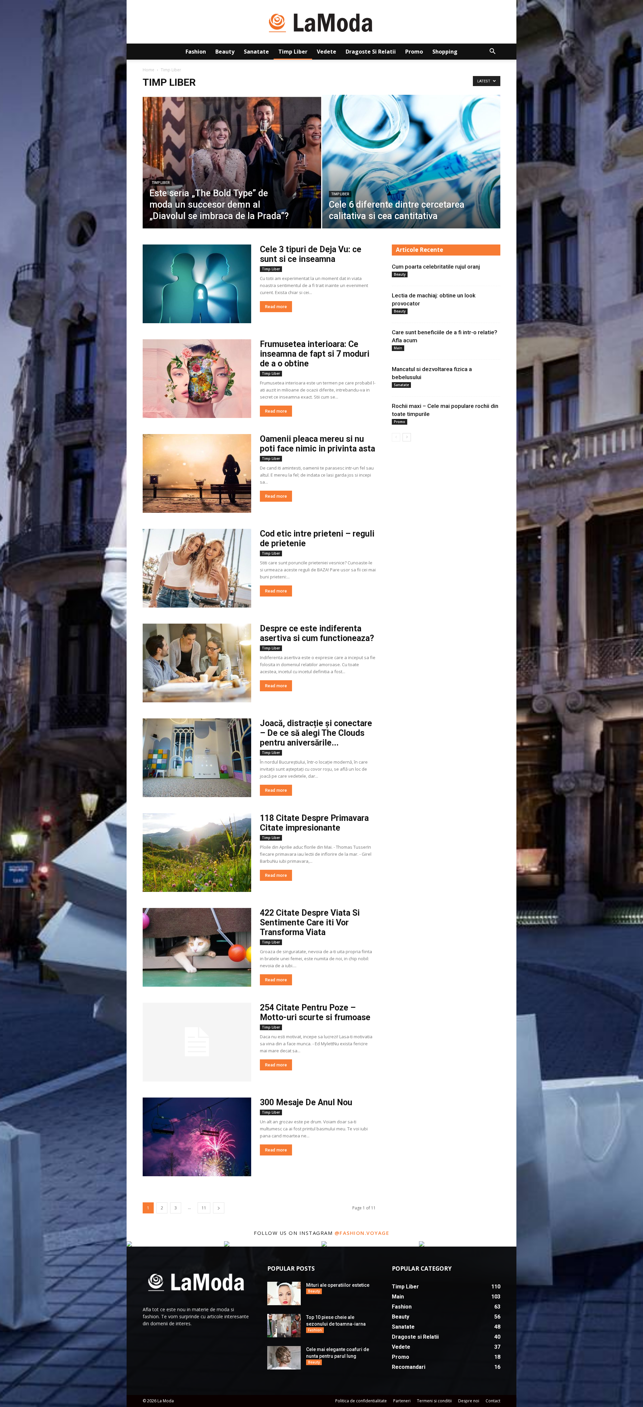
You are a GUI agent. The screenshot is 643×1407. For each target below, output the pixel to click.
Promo (414, 51)
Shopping (444, 51)
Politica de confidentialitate (361, 1401)
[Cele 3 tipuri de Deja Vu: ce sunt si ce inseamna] (197, 283)
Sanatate (256, 51)
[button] (492, 52)
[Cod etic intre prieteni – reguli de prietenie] (197, 568)
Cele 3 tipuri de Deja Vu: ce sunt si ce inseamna (310, 254)
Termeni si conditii (434, 1401)
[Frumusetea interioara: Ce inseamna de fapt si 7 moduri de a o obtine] (197, 378)
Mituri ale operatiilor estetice (337, 1285)
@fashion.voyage (362, 1232)
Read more (276, 306)
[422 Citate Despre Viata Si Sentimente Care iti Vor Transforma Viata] (197, 947)
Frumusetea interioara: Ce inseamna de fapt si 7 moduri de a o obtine (314, 353)
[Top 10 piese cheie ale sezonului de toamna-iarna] (284, 1325)
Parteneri (402, 1401)
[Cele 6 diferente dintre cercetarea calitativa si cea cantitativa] (411, 172)
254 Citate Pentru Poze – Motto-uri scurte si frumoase (315, 1012)
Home (148, 70)
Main (398, 348)
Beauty (224, 51)
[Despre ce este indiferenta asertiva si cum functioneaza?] (197, 663)
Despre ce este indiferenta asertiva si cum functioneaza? (317, 633)
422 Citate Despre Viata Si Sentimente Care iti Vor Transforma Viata (310, 922)
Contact (493, 1401)
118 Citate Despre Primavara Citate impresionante (314, 823)
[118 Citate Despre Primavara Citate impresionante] (197, 852)
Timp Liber (292, 51)
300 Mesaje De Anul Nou (306, 1102)
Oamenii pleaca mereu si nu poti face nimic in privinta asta (317, 443)
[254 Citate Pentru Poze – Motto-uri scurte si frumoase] (197, 1042)
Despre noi (468, 1401)
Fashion (196, 51)
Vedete (326, 51)
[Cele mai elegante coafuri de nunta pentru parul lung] (284, 1357)
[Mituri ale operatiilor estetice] (284, 1293)
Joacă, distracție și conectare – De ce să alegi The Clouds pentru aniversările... (316, 733)
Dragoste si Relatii (371, 51)
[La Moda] (321, 22)
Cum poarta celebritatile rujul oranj (436, 266)
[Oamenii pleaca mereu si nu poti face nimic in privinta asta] (197, 473)
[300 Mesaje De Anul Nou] (197, 1137)
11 (204, 1208)
